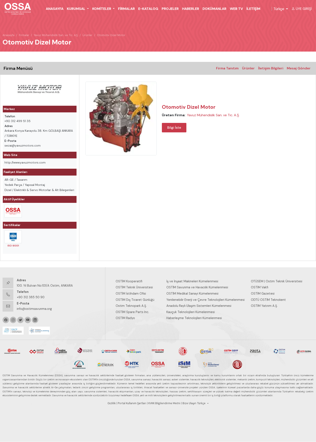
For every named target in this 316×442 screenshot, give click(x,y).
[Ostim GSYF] (231, 351)
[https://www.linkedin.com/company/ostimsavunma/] (35, 320)
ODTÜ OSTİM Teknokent (268, 300)
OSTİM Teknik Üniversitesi (134, 287)
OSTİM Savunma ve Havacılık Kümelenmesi (197, 287)
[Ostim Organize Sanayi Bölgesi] (12, 351)
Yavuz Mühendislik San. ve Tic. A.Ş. (56, 35)
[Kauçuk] (237, 364)
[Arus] (79, 364)
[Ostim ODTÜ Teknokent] (157, 351)
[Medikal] (210, 364)
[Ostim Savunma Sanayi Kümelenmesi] (13, 211)
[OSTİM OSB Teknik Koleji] (109, 351)
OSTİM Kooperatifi (129, 281)
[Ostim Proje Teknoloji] (279, 351)
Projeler (170, 8)
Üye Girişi (304, 8)
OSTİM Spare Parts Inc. (132, 312)
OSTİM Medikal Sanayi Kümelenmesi (192, 293)
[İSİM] (184, 364)
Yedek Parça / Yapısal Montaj (25, 185)
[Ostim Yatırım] (60, 351)
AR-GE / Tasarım (16, 180)
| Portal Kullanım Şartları (131, 403)
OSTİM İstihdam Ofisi (131, 293)
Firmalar (126, 8)
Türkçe (278, 8)
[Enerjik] (105, 364)
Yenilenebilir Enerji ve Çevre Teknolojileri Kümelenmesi (205, 300)
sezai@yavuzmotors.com (23, 145)
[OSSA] (158, 364)
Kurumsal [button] (76, 8)
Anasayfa (54, 8)
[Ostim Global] (303, 351)
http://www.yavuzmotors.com (25, 162)
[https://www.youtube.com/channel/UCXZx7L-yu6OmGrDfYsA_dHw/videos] (28, 320)
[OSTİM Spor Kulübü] (182, 351)
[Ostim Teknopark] (133, 351)
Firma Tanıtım (227, 68)
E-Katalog (148, 8)
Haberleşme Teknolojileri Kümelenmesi (194, 318)
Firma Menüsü (18, 68)
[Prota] (255, 351)
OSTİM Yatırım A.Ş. (264, 306)
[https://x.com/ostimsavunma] (20, 320)
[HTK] (131, 364)
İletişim (253, 8)
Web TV (236, 8)
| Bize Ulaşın (188, 403)
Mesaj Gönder (299, 68)
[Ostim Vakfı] (36, 351)
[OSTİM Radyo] (206, 351)
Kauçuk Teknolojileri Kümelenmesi (190, 312)
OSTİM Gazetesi (263, 293)
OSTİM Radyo (125, 318)
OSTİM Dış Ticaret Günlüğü (135, 300)
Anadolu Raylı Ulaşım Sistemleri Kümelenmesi (198, 306)
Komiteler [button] (102, 8)
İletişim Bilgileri (270, 68)
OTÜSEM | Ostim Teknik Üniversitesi (276, 281)
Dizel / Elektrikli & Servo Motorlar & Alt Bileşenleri (39, 190)
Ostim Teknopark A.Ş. (131, 306)
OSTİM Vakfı (259, 287)
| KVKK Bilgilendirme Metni (163, 403)
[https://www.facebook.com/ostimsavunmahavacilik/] (6, 320)
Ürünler (87, 35)
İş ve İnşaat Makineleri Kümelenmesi (192, 281)
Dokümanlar (214, 8)
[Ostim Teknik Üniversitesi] (85, 351)
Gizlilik (111, 403)
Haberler (190, 8)
